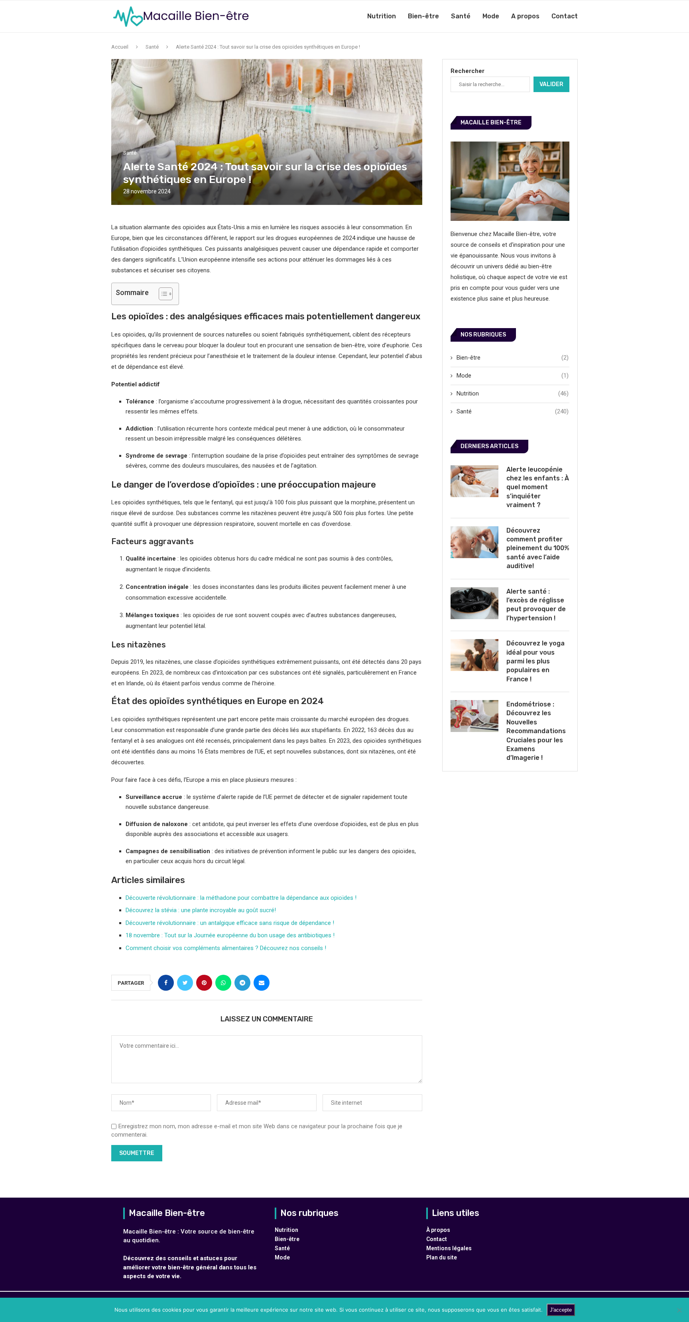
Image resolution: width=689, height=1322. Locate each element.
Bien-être (423, 16)
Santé (460, 16)
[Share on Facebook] (166, 983)
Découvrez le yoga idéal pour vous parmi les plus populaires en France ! (535, 661)
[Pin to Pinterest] (204, 983)
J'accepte (561, 1310)
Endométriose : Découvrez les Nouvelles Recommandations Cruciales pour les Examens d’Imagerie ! (536, 730)
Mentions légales (449, 1248)
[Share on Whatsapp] (223, 983)
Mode (490, 16)
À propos (438, 1230)
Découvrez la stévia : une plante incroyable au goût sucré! (201, 910)
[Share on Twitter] (185, 983)
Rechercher (467, 71)
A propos (525, 16)
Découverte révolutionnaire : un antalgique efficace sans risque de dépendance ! (230, 923)
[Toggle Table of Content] (162, 294)
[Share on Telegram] (242, 983)
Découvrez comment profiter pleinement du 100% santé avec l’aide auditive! (537, 548)
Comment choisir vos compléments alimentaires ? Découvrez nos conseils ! (226, 948)
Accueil (119, 47)
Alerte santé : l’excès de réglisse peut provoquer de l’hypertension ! (536, 605)
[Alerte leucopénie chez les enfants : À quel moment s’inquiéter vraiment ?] (474, 481)
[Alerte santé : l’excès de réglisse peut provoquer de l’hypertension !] (474, 603)
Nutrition (381, 16)
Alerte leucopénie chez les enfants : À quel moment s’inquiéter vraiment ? (537, 487)
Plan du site (441, 1257)
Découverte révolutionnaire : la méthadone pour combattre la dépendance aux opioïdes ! (241, 897)
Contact (564, 16)
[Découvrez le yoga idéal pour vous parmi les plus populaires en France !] (474, 655)
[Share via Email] (262, 983)
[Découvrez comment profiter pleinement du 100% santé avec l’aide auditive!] (474, 542)
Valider (551, 84)
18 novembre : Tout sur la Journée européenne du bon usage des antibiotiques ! (230, 935)
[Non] (679, 1310)
